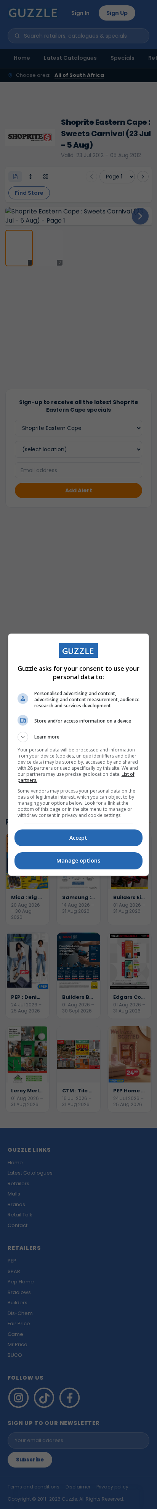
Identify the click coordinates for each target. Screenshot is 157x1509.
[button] (79, 737)
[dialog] (78, 755)
